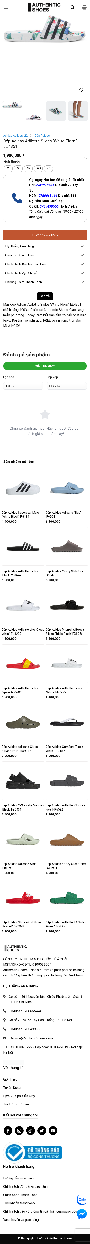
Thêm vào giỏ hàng (45, 234)
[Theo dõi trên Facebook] (8, 1130)
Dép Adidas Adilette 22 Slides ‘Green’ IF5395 (66, 924)
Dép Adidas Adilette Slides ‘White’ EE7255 (64, 690)
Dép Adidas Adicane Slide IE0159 (19, 866)
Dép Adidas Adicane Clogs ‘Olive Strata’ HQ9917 (20, 749)
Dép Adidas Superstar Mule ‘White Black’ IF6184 (20, 515)
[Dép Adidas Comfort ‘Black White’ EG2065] (67, 722)
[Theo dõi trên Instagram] (19, 1130)
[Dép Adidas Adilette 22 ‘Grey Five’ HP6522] (67, 781)
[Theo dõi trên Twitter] (41, 1130)
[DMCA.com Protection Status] (13, 1062)
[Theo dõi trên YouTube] (53, 1130)
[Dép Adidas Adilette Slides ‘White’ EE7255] (67, 663)
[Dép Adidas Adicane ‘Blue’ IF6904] (67, 487)
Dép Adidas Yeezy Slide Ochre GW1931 (66, 866)
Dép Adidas (42, 135)
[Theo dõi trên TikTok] (30, 1130)
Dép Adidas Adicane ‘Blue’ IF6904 (63, 515)
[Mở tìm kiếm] (72, 7)
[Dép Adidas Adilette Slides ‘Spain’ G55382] (23, 663)
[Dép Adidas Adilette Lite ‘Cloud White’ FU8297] (23, 605)
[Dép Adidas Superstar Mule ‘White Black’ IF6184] (23, 488)
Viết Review (45, 366)
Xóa (84, 158)
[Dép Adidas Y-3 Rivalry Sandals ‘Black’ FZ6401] (23, 780)
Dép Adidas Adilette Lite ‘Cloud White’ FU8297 (23, 632)
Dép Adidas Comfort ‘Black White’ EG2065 (64, 749)
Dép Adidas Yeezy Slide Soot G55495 (65, 573)
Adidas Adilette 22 (15, 135)
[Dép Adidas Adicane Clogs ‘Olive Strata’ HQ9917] (23, 722)
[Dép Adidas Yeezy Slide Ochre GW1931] (67, 839)
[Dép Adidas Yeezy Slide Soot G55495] (67, 546)
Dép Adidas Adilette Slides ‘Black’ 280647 (20, 573)
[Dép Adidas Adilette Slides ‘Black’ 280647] (23, 546)
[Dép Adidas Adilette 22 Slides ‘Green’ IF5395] (67, 897)
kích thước (12, 161)
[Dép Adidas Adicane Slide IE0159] (23, 839)
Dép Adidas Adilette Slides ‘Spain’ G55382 (20, 690)
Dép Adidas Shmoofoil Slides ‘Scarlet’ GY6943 (22, 924)
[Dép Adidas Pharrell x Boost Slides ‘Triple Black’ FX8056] (67, 605)
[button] (5, 7)
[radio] (8, 169)
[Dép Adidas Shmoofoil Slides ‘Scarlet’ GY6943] (23, 898)
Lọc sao (8, 377)
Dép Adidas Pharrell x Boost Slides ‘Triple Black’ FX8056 (65, 632)
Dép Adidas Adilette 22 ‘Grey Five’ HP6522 (65, 807)
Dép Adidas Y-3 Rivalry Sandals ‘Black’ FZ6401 (23, 807)
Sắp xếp (52, 377)
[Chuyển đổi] (82, 247)
